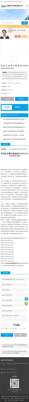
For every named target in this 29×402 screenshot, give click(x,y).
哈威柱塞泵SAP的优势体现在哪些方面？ (14, 123)
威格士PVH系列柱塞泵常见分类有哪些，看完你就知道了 (15, 131)
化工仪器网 (15, 400)
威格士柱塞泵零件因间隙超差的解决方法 (14, 127)
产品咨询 (7, 99)
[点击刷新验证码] (17, 325)
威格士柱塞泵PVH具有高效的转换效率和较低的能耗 (15, 139)
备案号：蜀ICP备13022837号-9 (18, 398)
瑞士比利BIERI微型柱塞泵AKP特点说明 (14, 119)
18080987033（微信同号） (26, 299)
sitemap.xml (21, 400)
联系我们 (21, 99)
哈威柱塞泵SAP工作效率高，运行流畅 (13, 135)
